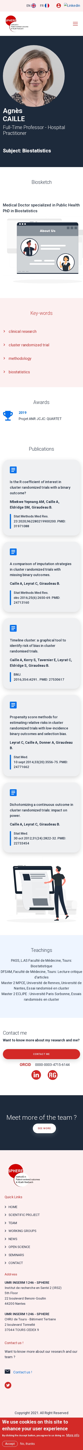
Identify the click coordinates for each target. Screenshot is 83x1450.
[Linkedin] (72, 5)
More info (72, 1435)
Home (12, 1207)
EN (28, 6)
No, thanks (27, 1443)
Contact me (41, 1054)
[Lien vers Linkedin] (36, 1073)
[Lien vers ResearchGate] (53, 1073)
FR (42, 6)
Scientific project (24, 1215)
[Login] (58, 5)
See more (44, 1128)
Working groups (22, 1231)
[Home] (18, 23)
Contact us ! (22, 1372)
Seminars (16, 1255)
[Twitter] (8, 1385)
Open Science (19, 1247)
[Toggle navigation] (75, 23)
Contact (15, 1263)
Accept (10, 1444)
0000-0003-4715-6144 (51, 1065)
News (12, 1239)
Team (12, 1223)
